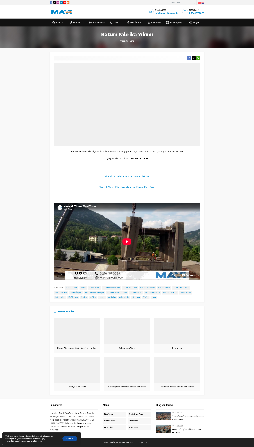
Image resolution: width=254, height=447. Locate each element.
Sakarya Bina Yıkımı (77, 387)
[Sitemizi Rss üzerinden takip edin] (68, 2)
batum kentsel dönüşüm (94, 293)
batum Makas (136, 293)
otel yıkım (136, 297)
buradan (22, 441)
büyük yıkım (73, 297)
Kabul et (69, 438)
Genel (132, 41)
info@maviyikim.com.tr (166, 13)
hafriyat (93, 297)
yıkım (154, 297)
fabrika (84, 297)
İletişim (145, 177)
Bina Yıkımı (177, 348)
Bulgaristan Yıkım (127, 348)
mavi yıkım (112, 297)
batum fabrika (164, 288)
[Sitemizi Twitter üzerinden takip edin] (54, 2)
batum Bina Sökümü (111, 288)
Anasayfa (124, 41)
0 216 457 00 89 (196, 13)
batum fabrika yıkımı (181, 288)
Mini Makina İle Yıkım (125, 187)
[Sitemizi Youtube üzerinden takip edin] (64, 2)
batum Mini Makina (152, 293)
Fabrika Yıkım (123, 177)
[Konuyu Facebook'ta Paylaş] (189, 58)
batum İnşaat (76, 293)
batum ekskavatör (147, 288)
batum (83, 288)
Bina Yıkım (110, 177)
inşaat (102, 297)
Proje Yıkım (136, 177)
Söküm (145, 297)
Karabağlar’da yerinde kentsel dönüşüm (127, 387)
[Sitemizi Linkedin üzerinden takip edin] (61, 2)
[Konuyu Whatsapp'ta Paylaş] (198, 58)
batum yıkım (60, 297)
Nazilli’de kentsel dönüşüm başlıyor (177, 387)
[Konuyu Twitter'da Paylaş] (194, 58)
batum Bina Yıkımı (130, 288)
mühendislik (124, 297)
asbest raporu (71, 288)
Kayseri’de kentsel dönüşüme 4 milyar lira (76, 348)
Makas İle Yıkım (106, 187)
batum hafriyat (61, 293)
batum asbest (94, 288)
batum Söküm (185, 293)
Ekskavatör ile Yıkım (145, 187)
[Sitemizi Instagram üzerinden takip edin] (57, 2)
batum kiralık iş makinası (117, 293)
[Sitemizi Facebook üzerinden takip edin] (51, 2)
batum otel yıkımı (170, 293)
